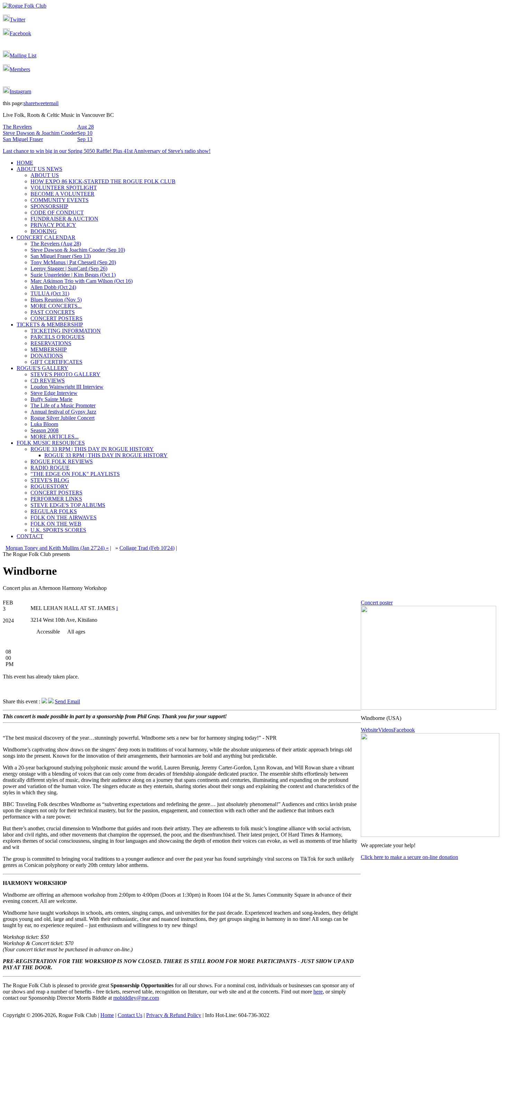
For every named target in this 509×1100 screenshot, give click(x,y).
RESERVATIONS (50, 343)
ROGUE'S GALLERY (42, 368)
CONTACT (30, 536)
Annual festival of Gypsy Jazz (63, 412)
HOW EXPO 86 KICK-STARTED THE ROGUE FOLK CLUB (103, 181)
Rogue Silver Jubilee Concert (62, 418)
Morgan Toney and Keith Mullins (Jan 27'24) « (57, 548)
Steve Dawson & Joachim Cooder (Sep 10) (77, 250)
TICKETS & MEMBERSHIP (50, 324)
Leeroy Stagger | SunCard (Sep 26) (68, 268)
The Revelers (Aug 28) (55, 244)
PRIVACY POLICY (53, 225)
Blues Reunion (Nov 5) (56, 300)
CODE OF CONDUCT (57, 212)
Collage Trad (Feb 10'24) (147, 548)
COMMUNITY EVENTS (59, 200)
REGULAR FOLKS (53, 511)
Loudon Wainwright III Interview (67, 387)
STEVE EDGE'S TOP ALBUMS (67, 505)
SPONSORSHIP (49, 206)
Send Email (67, 701)
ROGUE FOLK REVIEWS (61, 461)
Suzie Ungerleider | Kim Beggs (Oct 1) (73, 275)
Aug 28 (85, 127)
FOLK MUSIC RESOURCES (51, 443)
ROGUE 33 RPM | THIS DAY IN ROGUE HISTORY (92, 449)
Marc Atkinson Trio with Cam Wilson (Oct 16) (81, 281)
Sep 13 (84, 139)
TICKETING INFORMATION (65, 331)
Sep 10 (84, 133)
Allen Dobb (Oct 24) (53, 287)
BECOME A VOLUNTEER (62, 194)
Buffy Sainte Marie (51, 399)
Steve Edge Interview (54, 393)
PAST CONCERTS (52, 312)
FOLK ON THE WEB (55, 524)
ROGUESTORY (49, 486)
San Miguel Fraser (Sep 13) (60, 256)
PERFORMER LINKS (56, 499)
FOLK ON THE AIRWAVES (63, 517)
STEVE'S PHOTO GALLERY (65, 374)
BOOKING (43, 231)
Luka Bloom (44, 424)
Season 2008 (44, 430)
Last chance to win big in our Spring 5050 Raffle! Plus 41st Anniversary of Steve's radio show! (107, 151)
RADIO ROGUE (50, 468)
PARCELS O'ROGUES (57, 337)
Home (107, 1015)
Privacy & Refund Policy (173, 1015)
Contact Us (130, 1015)
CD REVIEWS (47, 380)
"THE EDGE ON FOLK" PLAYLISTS (75, 474)
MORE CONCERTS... (56, 306)
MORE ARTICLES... (54, 437)
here (318, 992)
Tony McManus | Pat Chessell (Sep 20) (73, 262)
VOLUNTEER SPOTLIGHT (63, 188)
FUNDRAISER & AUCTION (64, 219)
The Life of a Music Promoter (63, 405)
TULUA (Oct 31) (49, 293)
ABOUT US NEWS (39, 169)
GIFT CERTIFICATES (56, 362)
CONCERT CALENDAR (46, 237)
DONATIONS (46, 356)
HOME (25, 163)
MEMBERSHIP (48, 349)
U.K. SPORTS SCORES (58, 530)
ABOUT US (44, 175)
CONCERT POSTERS (56, 318)
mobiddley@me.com (136, 998)
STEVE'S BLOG (49, 480)
